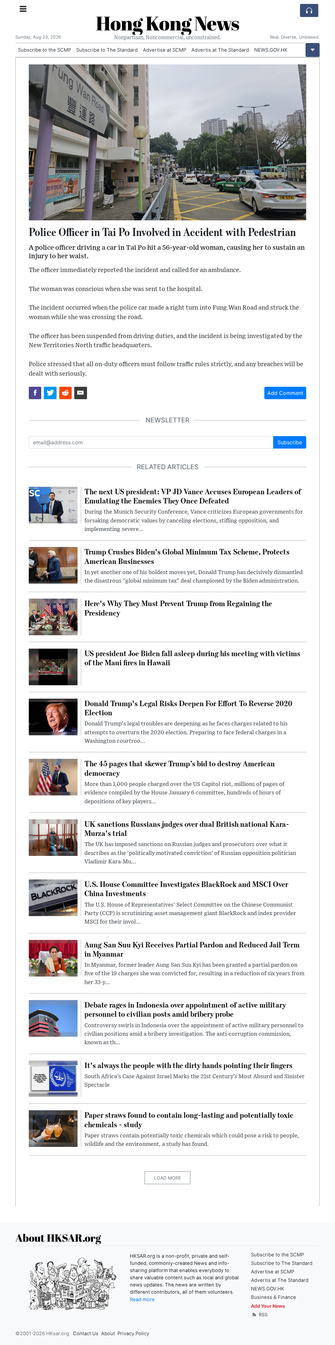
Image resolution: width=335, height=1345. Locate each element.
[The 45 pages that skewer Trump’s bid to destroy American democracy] (53, 777)
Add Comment (285, 393)
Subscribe (289, 442)
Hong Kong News (167, 23)
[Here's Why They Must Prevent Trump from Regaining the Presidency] (53, 616)
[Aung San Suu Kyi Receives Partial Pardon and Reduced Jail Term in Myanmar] (53, 957)
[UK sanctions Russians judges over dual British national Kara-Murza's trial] (53, 837)
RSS (262, 1314)
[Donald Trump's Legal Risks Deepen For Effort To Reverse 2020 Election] (53, 716)
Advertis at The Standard (220, 50)
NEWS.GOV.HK (271, 50)
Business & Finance (273, 1297)
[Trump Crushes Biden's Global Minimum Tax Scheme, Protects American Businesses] (53, 565)
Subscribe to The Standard (107, 50)
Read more (142, 1299)
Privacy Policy (133, 1333)
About (108, 1333)
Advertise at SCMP (164, 50)
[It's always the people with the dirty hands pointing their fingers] (53, 1078)
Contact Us (85, 1333)
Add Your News (268, 1306)
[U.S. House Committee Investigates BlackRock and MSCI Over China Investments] (53, 897)
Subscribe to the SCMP (44, 50)
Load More (167, 1178)
